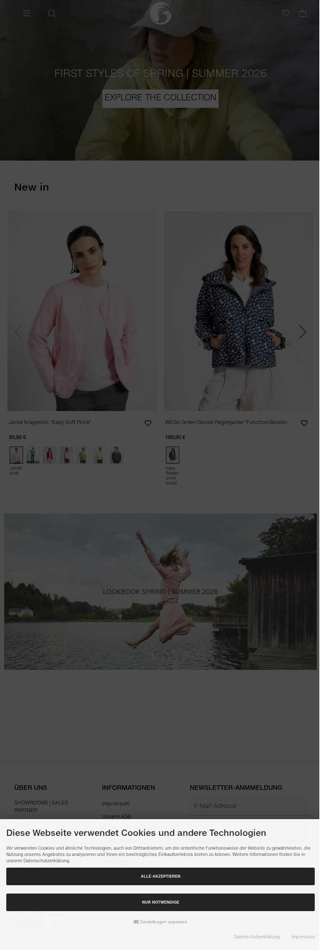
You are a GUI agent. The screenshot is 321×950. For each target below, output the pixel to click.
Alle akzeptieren (161, 876)
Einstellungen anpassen (163, 921)
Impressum (303, 937)
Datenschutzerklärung (257, 937)
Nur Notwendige (160, 902)
